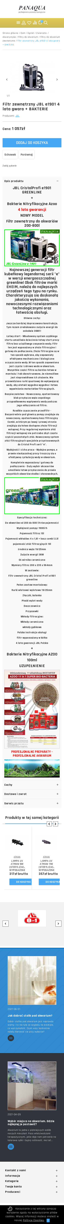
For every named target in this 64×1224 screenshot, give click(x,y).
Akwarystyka (9, 37)
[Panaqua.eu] (32, 9)
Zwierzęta (41, 33)
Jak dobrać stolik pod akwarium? (30, 1015)
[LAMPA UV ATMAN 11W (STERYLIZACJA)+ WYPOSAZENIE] (46, 842)
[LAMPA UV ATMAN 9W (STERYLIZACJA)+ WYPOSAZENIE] (17, 842)
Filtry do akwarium (28, 37)
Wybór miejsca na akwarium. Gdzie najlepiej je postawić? (31, 1123)
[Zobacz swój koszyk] (40, 22)
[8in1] (32, 918)
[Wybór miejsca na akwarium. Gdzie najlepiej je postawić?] (32, 1085)
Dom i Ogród (27, 33)
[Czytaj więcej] (11, 1038)
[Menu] (18, 22)
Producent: (9, 115)
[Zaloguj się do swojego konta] (24, 22)
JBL (18, 115)
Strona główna (10, 33)
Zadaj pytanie (10, 165)
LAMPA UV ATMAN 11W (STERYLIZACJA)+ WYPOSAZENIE (46, 865)
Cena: (7, 129)
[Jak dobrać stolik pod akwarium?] (32, 980)
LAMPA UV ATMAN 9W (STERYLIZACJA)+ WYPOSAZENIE (17, 865)
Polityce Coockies (33, 1220)
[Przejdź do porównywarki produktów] (35, 22)
